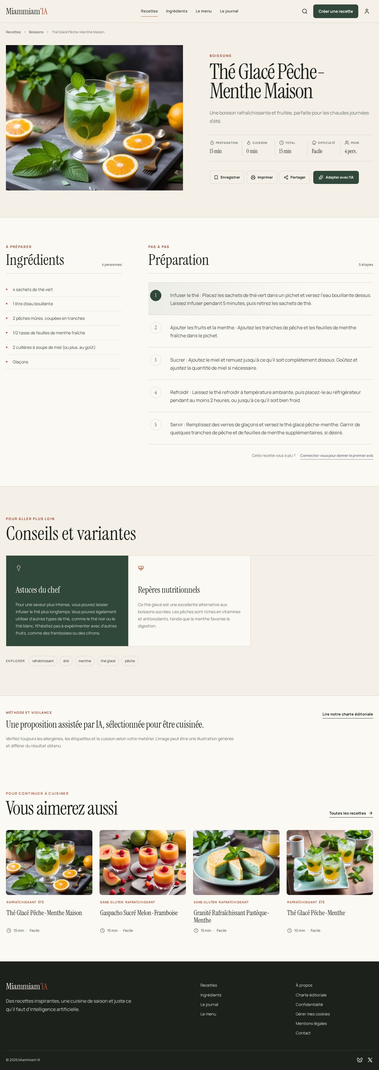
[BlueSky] (360, 1060)
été (66, 661)
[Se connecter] (367, 11)
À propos (304, 985)
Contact (303, 1033)
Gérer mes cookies (313, 1014)
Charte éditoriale (311, 995)
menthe (84, 661)
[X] (370, 1060)
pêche (130, 661)
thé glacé (108, 661)
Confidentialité (309, 1004)
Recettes (149, 11)
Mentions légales (311, 1023)
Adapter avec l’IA (340, 177)
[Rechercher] (304, 11)
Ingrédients (176, 11)
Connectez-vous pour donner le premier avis (336, 455)
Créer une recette (336, 11)
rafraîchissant (43, 661)
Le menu (204, 11)
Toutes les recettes (347, 813)
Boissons (36, 32)
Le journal (229, 11)
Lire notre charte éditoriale (347, 714)
